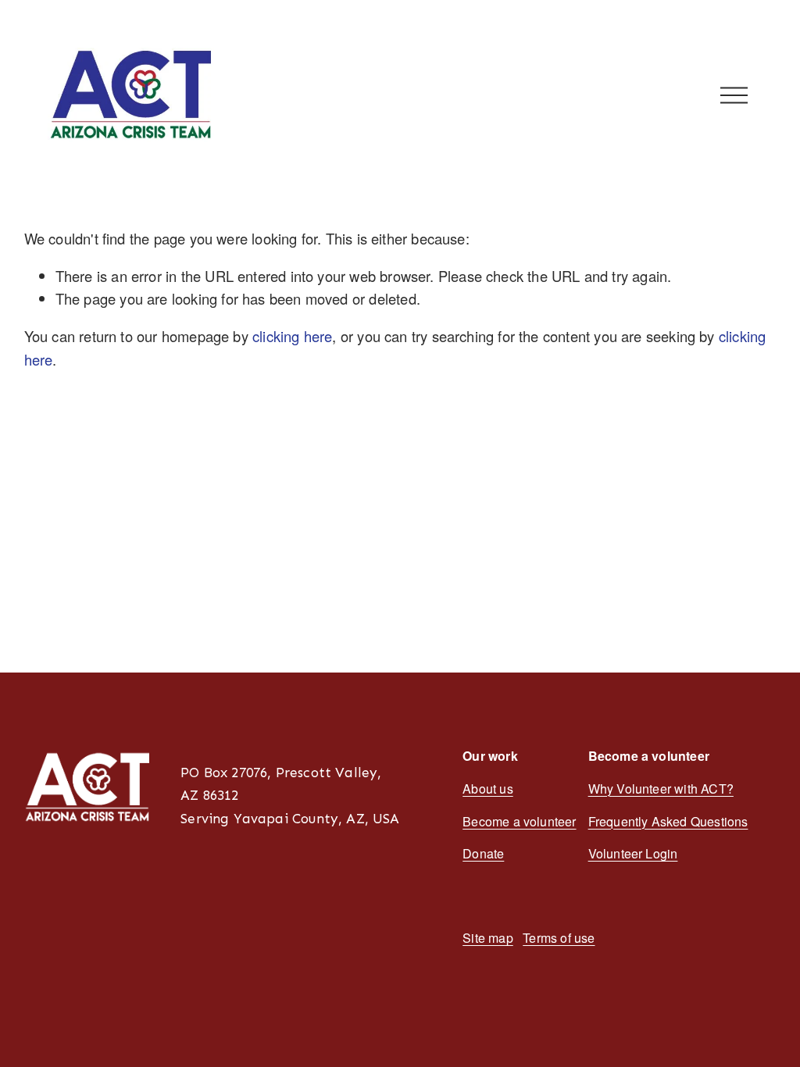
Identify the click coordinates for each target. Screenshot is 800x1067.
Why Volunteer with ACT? (661, 789)
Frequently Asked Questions (668, 821)
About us (487, 789)
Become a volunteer (519, 821)
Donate (483, 853)
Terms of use (559, 938)
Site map (487, 938)
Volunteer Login (633, 853)
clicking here (292, 336)
